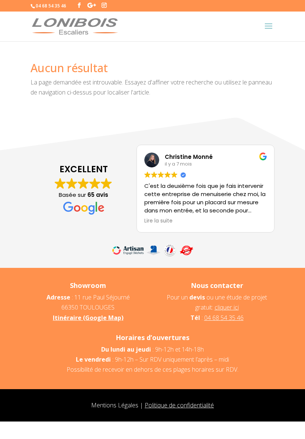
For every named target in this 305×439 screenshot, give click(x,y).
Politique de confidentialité (179, 405)
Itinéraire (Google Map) (88, 318)
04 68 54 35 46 (224, 318)
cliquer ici (227, 307)
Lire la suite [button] (158, 221)
